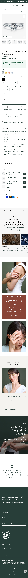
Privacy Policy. (12, 564)
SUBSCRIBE (20, 290)
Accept (13, 568)
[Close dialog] (27, 295)
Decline (13, 571)
